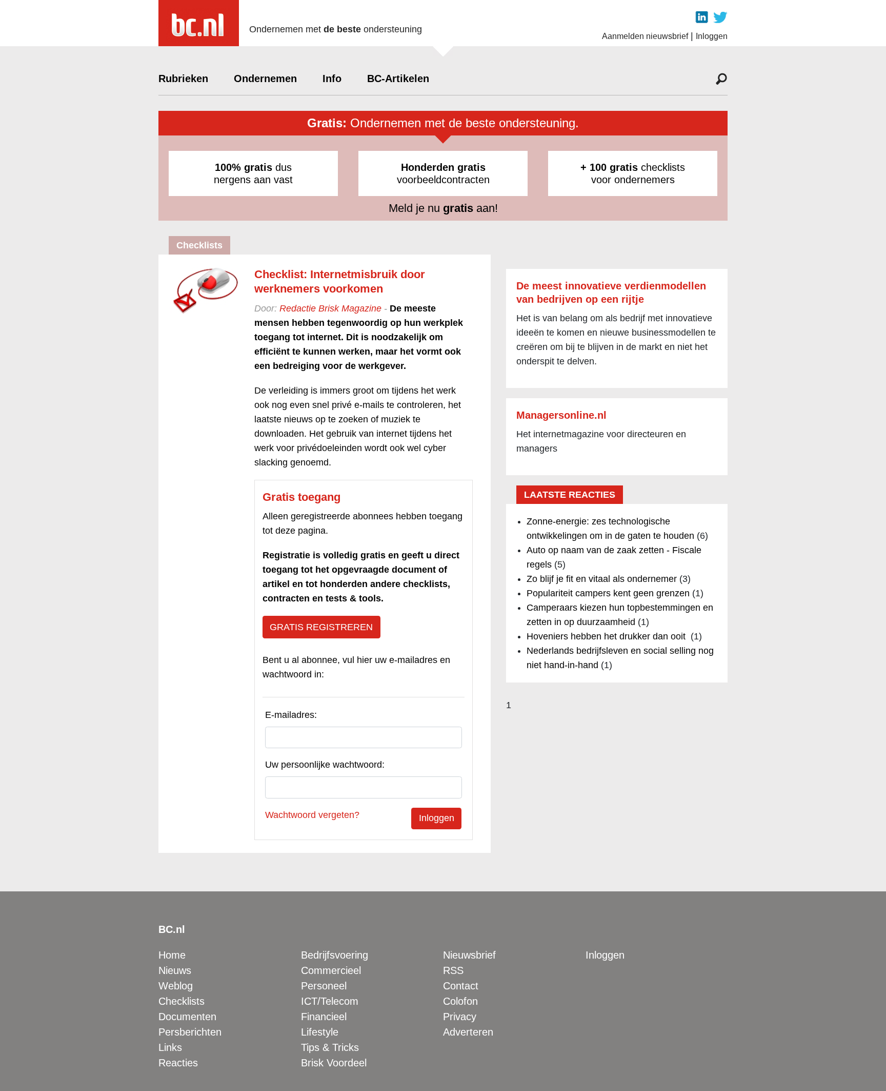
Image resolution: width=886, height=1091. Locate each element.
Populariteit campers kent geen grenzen (608, 593)
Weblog (175, 985)
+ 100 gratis (609, 167)
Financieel (324, 1016)
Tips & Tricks (330, 1047)
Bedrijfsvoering (334, 955)
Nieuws (174, 970)
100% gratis (243, 167)
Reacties (178, 1062)
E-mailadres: (291, 715)
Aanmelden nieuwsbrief (645, 36)
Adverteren (468, 1032)
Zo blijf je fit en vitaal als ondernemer (602, 579)
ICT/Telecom (329, 1001)
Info (332, 78)
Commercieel (331, 970)
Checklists (181, 1001)
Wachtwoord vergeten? (312, 815)
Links (170, 1047)
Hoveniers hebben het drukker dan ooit (607, 636)
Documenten (187, 1016)
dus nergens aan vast (253, 173)
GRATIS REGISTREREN (321, 627)
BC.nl (171, 929)
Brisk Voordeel (334, 1062)
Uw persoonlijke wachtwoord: (325, 764)
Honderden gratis (443, 167)
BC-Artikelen (398, 78)
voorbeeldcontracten (443, 173)
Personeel (324, 985)
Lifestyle (319, 1032)
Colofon (460, 1001)
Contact (460, 985)
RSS (453, 970)
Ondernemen (265, 78)
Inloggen (712, 36)
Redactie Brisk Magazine (330, 308)
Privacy (459, 1016)
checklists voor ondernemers (632, 173)
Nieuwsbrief (469, 955)
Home (172, 955)
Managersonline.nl (561, 415)
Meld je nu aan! (443, 208)
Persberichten (190, 1032)
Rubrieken (183, 78)
